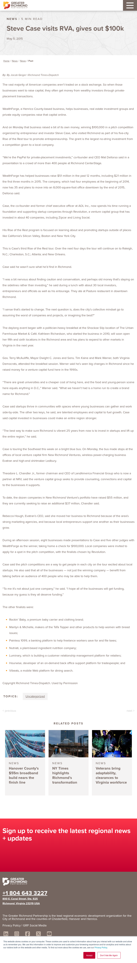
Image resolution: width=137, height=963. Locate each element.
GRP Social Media (34, 925)
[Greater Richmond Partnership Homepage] (15, 5)
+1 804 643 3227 (25, 893)
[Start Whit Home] (68, 882)
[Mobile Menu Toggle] (130, 5)
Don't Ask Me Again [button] (109, 955)
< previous (9, 711)
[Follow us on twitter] (38, 934)
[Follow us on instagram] (16, 934)
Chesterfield (59, 919)
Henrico (92, 919)
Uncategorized (35, 696)
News (15, 61)
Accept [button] (89, 955)
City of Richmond (14, 919)
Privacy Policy (101, 947)
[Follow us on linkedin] (6, 934)
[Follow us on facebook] (27, 934)
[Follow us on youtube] (49, 934)
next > (130, 711)
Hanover (74, 919)
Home (6, 61)
